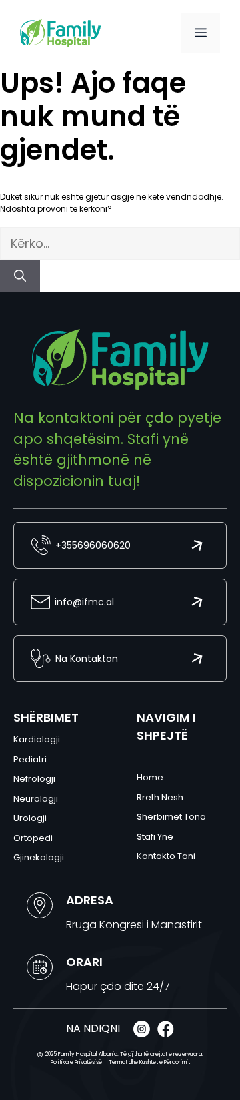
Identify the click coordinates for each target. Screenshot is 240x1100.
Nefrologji (34, 778)
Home (150, 777)
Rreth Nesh (160, 797)
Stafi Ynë (155, 836)
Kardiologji (36, 739)
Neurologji (35, 798)
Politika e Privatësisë (76, 1062)
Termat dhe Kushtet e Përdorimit (149, 1062)
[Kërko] (20, 276)
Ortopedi (33, 838)
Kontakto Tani (166, 856)
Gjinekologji (38, 857)
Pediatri (30, 759)
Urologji (30, 818)
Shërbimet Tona (171, 816)
